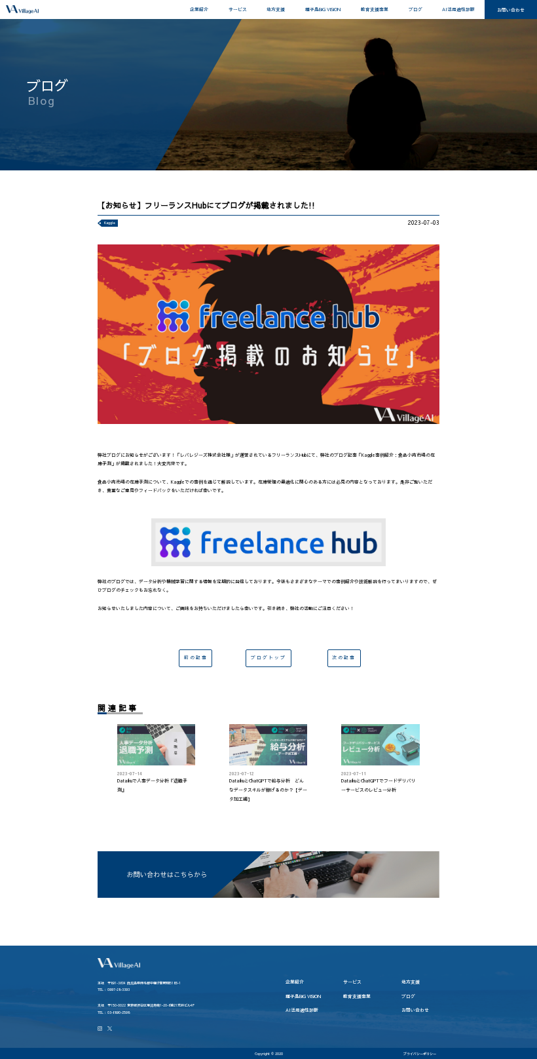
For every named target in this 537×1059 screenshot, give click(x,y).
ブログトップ (268, 657)
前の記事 (196, 657)
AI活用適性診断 (458, 9)
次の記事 (344, 657)
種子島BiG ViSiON (323, 9)
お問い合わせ (511, 10)
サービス (238, 9)
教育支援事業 (374, 9)
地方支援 (276, 9)
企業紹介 (199, 9)
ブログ (415, 9)
